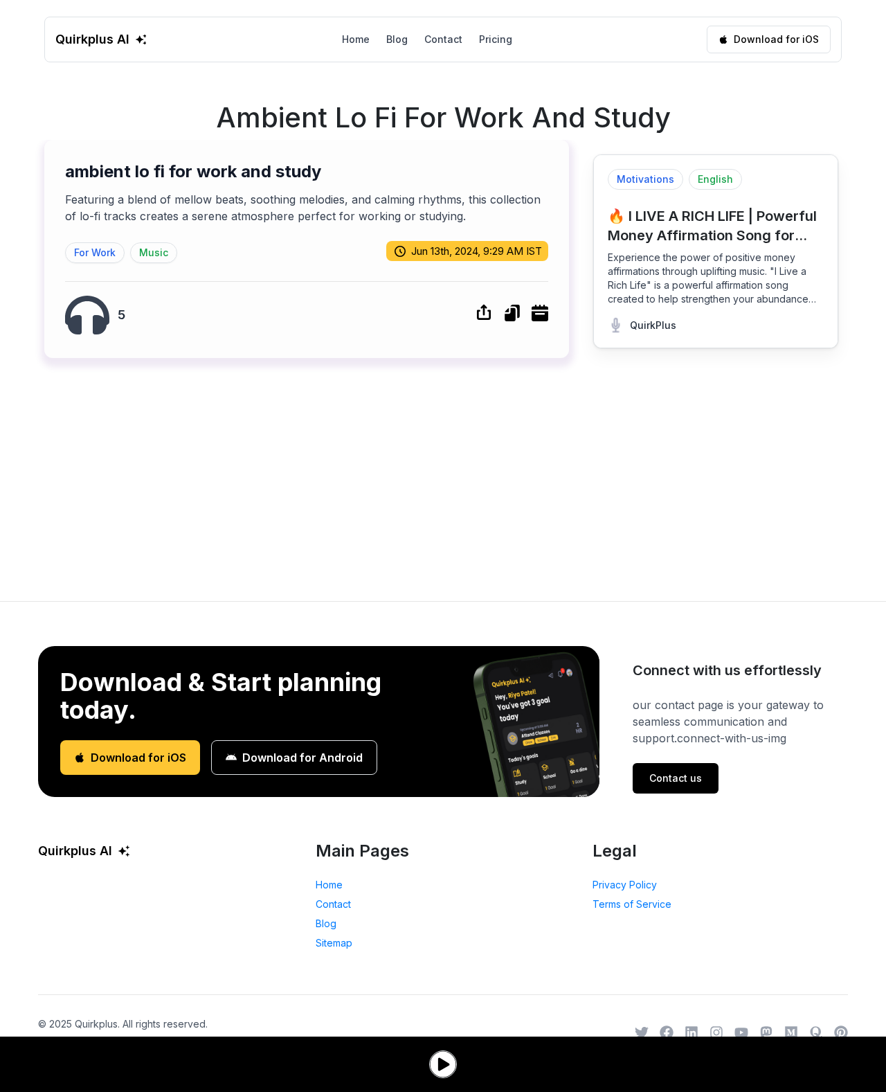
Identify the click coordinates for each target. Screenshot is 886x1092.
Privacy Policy (625, 884)
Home (356, 39)
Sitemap (334, 943)
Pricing (495, 39)
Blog (397, 39)
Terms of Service (632, 904)
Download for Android (302, 757)
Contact (443, 39)
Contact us (675, 778)
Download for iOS (776, 39)
